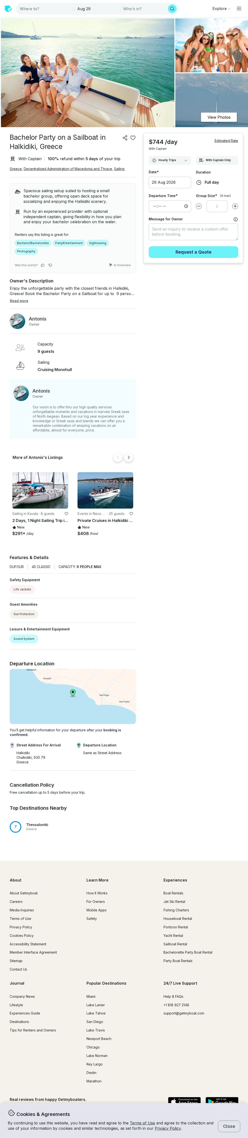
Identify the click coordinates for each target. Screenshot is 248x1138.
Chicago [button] (93, 1047)
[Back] (118, 457)
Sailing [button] (119, 169)
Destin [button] (91, 1073)
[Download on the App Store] (184, 1102)
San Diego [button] (94, 1022)
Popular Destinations (106, 983)
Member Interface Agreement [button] (33, 952)
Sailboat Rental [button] (175, 944)
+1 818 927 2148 (176, 1005)
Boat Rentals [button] (173, 893)
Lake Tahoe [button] (96, 1013)
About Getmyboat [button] (24, 893)
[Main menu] (239, 8)
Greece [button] (16, 169)
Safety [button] (91, 918)
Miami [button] (90, 996)
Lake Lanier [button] (95, 1005)
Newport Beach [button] (98, 1039)
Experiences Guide (25, 1013)
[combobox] (45, 8)
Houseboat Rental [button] (177, 918)
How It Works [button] (97, 893)
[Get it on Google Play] (222, 1102)
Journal (17, 983)
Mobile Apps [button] (96, 910)
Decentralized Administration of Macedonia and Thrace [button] (68, 169)
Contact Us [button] (18, 969)
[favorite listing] (133, 138)
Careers (16, 901)
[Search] (172, 8)
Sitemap (16, 961)
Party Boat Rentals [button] (178, 961)
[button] (40, 490)
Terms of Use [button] (142, 1123)
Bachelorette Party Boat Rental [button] (187, 952)
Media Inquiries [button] (22, 910)
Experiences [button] (175, 880)
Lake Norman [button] (97, 1056)
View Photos (219, 117)
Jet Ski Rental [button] (174, 901)
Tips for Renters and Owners (33, 1030)
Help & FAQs (173, 996)
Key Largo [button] (94, 1064)
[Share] (125, 138)
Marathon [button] (93, 1081)
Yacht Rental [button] (173, 935)
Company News (22, 996)
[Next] (128, 457)
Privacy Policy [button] (168, 1128)
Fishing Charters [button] (176, 910)
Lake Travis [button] (95, 1030)
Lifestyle (16, 1005)
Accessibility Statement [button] (28, 944)
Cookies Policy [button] (22, 935)
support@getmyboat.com (183, 1013)
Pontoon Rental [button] (175, 927)
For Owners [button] (95, 901)
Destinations (19, 1022)
